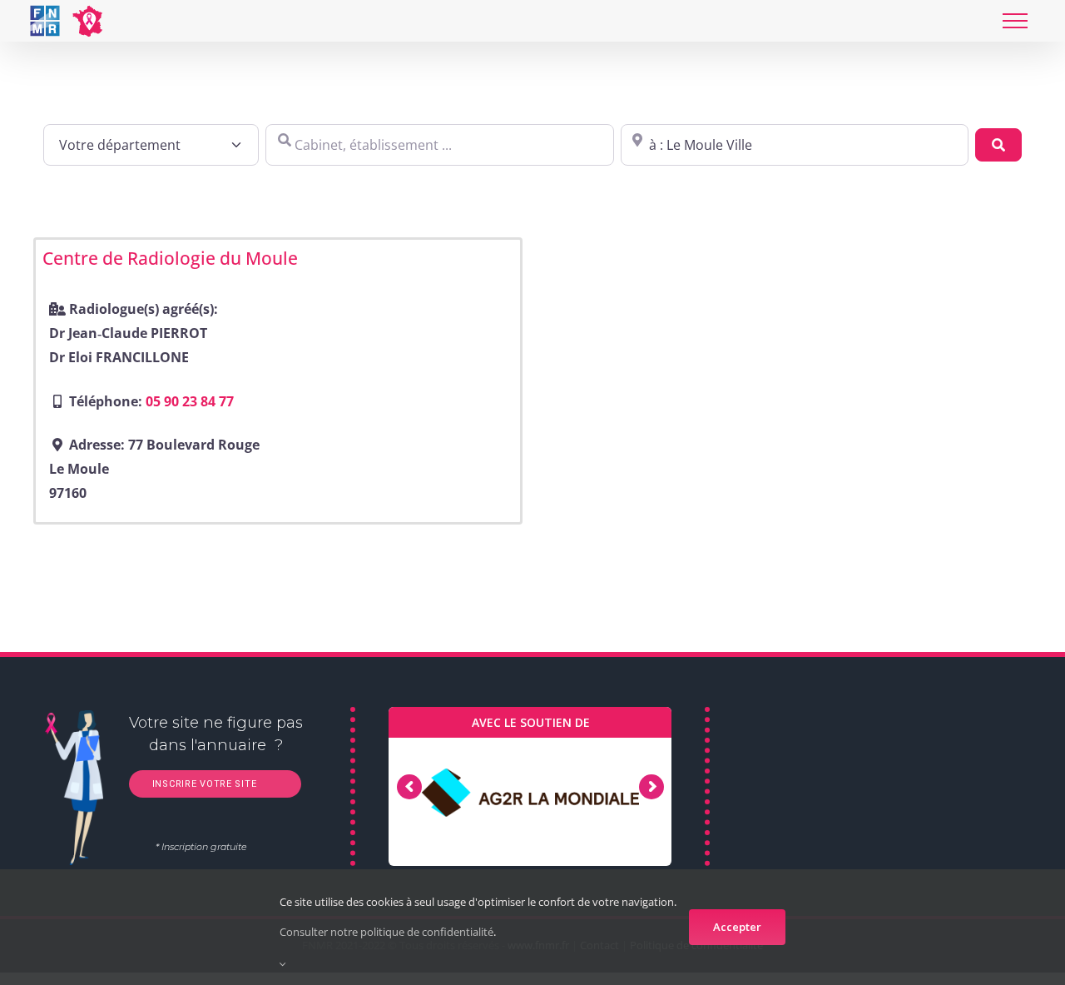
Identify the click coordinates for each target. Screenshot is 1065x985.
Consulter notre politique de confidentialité (386, 931)
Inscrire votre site (202, 784)
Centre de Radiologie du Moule (170, 258)
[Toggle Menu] (1015, 20)
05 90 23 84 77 (190, 401)
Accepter (737, 926)
